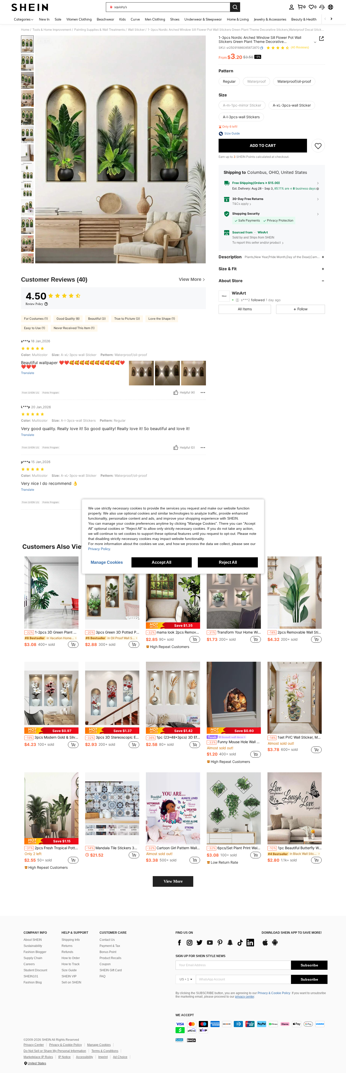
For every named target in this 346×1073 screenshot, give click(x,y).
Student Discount (35, 970)
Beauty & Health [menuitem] (304, 19)
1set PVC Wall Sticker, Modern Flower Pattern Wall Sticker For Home (295, 737)
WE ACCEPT (185, 1015)
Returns (67, 946)
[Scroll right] (331, 19)
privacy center (244, 996)
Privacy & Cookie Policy (274, 993)
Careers (29, 964)
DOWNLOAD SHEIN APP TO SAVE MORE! (292, 932)
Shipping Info (71, 940)
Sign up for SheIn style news (200, 956)
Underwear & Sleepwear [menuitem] (203, 19)
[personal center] (292, 7)
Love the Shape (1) (161, 318)
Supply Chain (33, 958)
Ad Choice (120, 1057)
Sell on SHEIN (71, 982)
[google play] (274, 945)
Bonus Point (108, 952)
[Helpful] (176, 392)
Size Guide (69, 970)
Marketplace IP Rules (38, 1057)
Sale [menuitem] (58, 19)
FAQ (102, 976)
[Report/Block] (203, 392)
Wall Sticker (136, 29)
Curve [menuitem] (135, 19)
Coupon (105, 964)
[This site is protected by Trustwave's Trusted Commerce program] (179, 1040)
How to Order (71, 958)
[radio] (229, 81)
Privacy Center (34, 1045)
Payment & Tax (110, 946)
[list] (216, 942)
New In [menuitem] (44, 19)
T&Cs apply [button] (240, 204)
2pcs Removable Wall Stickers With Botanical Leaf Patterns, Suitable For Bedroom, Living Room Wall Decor (295, 632)
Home (25, 29)
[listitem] (51, 605)
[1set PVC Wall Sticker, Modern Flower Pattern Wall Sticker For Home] (294, 698)
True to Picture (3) (127, 318)
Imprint (103, 1057)
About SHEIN (33, 940)
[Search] (235, 7)
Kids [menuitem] (122, 19)
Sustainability (33, 946)
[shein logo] (29, 7)
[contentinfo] (252, 1027)
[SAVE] (318, 146)
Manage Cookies (99, 1045)
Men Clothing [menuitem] (155, 19)
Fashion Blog (33, 982)
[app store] (265, 945)
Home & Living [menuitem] (238, 19)
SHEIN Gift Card (111, 970)
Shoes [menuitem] (174, 19)
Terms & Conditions (104, 1051)
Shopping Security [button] (246, 213)
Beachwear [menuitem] (105, 19)
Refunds (67, 952)
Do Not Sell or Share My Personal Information (55, 1051)
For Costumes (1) (36, 318)
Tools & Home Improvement (51, 29)
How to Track (71, 964)
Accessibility (84, 1057)
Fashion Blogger (35, 952)
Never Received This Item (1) (74, 328)
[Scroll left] (325, 19)
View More (173, 881)
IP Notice (64, 1057)
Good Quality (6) (68, 318)
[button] (322, 7)
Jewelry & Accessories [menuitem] (270, 19)
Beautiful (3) (97, 318)
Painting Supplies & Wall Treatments (99, 29)
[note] (173, 625)
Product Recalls (110, 958)
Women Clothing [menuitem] (79, 19)
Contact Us (107, 940)
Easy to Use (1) (34, 328)
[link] (301, 7)
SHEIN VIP (69, 976)
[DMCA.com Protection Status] (191, 1040)
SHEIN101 (31, 976)
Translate (27, 373)
